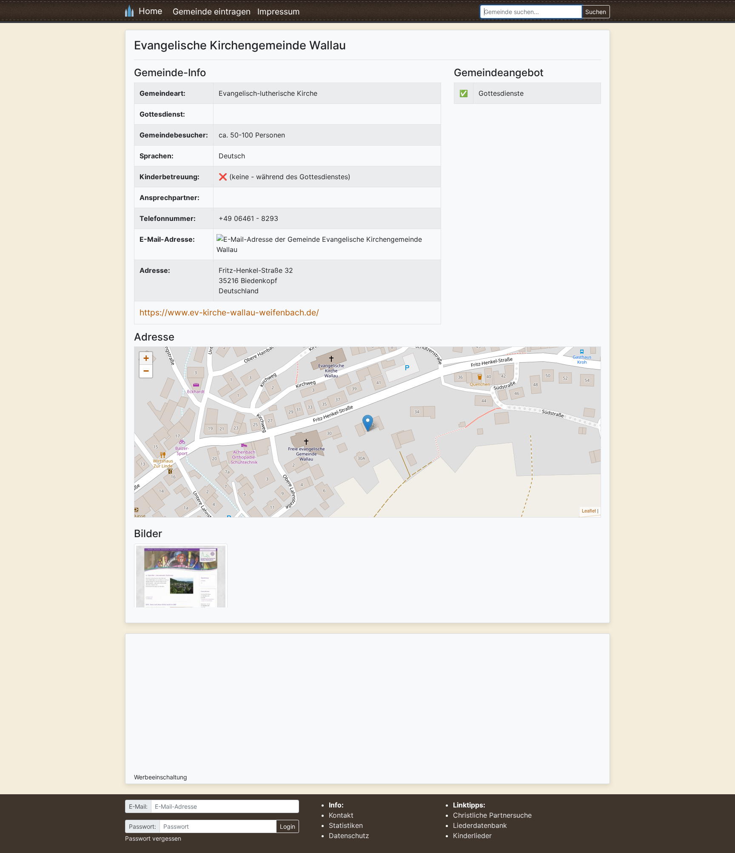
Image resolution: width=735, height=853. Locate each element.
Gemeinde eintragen (212, 11)
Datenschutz (349, 835)
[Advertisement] (525, 180)
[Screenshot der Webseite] (181, 578)
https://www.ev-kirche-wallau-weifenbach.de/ (229, 312)
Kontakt (341, 815)
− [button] (146, 371)
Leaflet (589, 510)
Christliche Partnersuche (492, 815)
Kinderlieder (472, 835)
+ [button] (146, 358)
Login (287, 826)
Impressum (278, 11)
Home (148, 11)
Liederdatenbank (480, 825)
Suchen (595, 11)
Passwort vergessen (153, 838)
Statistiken (346, 825)
